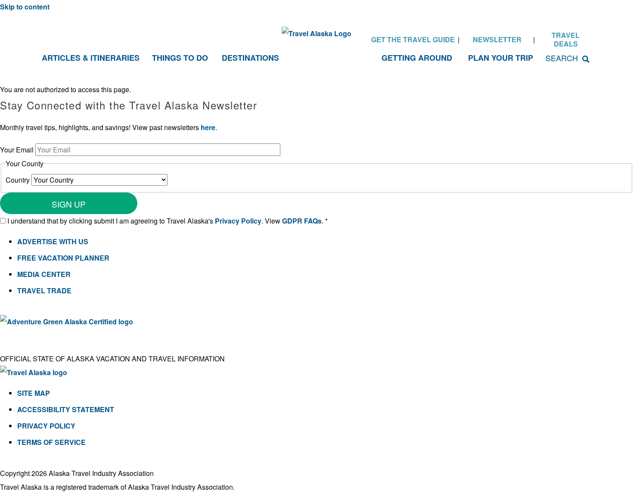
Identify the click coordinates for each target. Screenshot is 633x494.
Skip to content (25, 7)
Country (18, 180)
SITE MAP (33, 393)
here (208, 127)
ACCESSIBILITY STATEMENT (65, 409)
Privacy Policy (238, 221)
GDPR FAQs (302, 221)
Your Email (17, 150)
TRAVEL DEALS (566, 39)
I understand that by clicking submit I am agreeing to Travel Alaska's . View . (167, 221)
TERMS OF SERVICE (51, 442)
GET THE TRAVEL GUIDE (413, 39)
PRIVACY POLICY (46, 426)
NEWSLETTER (497, 39)
